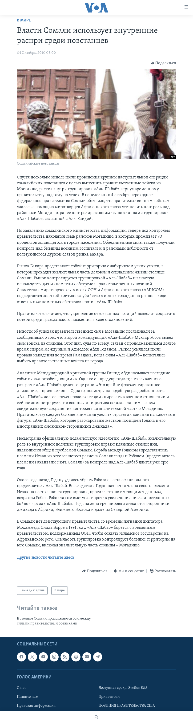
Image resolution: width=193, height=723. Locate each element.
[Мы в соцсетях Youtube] (43, 657)
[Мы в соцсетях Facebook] (21, 657)
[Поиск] (96, 717)
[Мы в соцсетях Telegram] (97, 657)
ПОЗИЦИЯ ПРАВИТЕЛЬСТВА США (127, 706)
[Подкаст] (75, 657)
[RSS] (64, 657)
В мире (24, 20)
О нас (21, 688)
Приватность (109, 697)
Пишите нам (27, 697)
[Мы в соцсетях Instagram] (54, 657)
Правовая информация (36, 706)
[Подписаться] (86, 657)
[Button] (163, 63)
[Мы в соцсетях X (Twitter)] (32, 657)
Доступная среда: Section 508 (123, 688)
